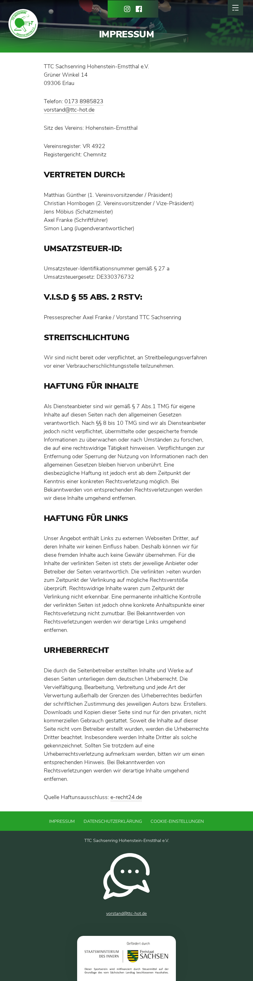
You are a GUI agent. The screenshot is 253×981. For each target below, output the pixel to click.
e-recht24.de (126, 797)
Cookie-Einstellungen (177, 821)
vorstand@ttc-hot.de (69, 109)
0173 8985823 (83, 101)
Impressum (62, 821)
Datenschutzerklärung (113, 821)
